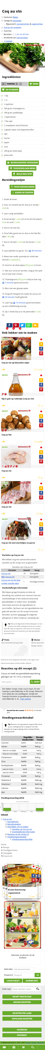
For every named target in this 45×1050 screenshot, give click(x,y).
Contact (28, 1043)
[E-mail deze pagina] (35, 325)
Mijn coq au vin (7, 577)
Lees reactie (25, 699)
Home (3, 844)
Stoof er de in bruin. (23, 265)
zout (6, 146)
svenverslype (22, 37)
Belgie (15, 17)
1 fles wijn (8, 121)
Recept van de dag (22, 996)
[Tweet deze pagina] (23, 325)
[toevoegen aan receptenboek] (39, 872)
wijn (6, 236)
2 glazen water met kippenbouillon (19, 129)
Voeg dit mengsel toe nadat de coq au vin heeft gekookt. (23, 295)
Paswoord (8, 975)
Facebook (22, 1029)
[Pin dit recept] (16, 325)
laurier (7, 138)
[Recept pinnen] (41, 353)
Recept (6, 847)
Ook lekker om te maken (17, 826)
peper (6, 142)
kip (16, 219)
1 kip (6, 95)
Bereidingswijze (14, 824)
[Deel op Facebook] (41, 349)
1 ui (5, 100)
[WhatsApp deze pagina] (29, 325)
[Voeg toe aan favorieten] (41, 340)
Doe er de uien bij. (12, 227)
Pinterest (22, 1035)
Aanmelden (32, 980)
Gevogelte (17, 20)
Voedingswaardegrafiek (22, 839)
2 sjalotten (8, 104)
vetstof (11, 259)
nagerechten (37, 24)
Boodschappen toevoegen (24, 162)
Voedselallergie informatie (23, 831)
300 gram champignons (14, 108)
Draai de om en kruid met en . (22, 221)
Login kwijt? (13, 980)
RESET (37, 682)
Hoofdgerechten (10, 850)
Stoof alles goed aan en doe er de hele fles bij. (21, 235)
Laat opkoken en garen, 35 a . (23, 250)
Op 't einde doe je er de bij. (21, 313)
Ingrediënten (13, 821)
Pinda (6, 640)
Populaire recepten (22, 1018)
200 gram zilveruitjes (13, 151)
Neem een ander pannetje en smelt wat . (20, 258)
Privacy (34, 1043)
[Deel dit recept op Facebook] (10, 325)
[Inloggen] (38, 975)
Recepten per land (22, 1013)
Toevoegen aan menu (24, 168)
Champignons (16, 279)
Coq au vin (5, 573)
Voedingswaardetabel (16, 837)
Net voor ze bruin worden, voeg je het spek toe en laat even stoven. (22, 272)
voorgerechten (22, 24)
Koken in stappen (24, 192)
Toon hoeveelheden (24, 187)
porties (8, 31)
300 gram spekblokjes (13, 112)
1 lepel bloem (10, 117)
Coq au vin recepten (12, 27)
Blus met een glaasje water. (17, 288)
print (35, 84)
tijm (6, 134)
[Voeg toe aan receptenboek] (41, 344)
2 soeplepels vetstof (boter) (16, 125)
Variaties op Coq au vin (22, 829)
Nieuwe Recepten (22, 1002)
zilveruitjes (24, 265)
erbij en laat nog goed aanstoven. (23, 281)
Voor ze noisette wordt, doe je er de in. (21, 206)
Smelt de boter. (10, 199)
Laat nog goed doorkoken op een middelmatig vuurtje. (21, 304)
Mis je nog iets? (24, 174)
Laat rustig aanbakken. (14, 213)
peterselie (8, 155)
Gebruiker (8, 969)
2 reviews (8, 41)
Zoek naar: (6, 989)
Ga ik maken (11, 89)
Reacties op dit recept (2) (18, 834)
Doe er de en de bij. (21, 243)
